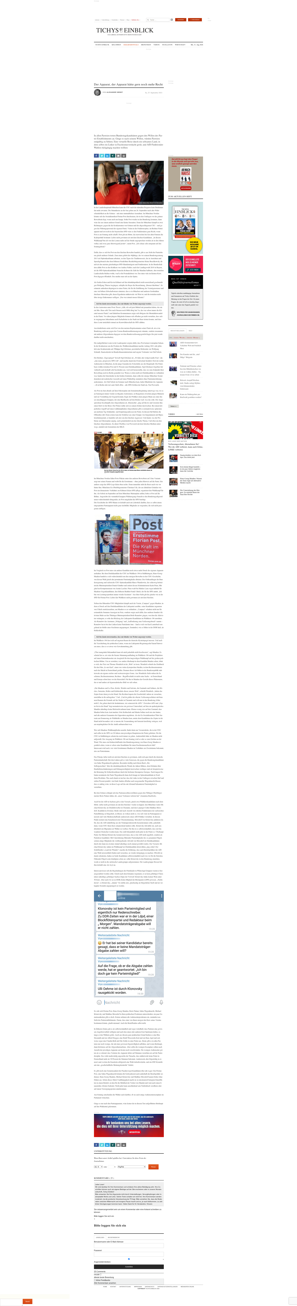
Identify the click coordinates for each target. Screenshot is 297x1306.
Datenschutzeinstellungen (168, 1286)
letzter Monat (193, 337)
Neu (190, 331)
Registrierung (114, 1237)
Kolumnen (116, 45)
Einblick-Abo (135, 20)
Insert (28, 1301)
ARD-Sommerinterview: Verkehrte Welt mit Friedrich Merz (190, 345)
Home (105, 1286)
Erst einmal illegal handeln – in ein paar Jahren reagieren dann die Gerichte (190, 469)
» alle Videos (199, 414)
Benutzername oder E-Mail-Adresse (108, 1242)
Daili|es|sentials (131, 45)
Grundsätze (114, 20)
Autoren (97, 20)
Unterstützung (105, 20)
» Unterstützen (195, 20)
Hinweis (149, 1204)
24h (170, 337)
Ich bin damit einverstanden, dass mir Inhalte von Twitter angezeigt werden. (124, 303)
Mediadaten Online (187, 1286)
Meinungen (146, 45)
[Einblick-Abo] (185, 228)
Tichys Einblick (102, 45)
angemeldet (108, 1209)
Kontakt (113, 1286)
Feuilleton (167, 45)
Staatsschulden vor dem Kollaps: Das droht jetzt (190, 456)
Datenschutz (149, 1286)
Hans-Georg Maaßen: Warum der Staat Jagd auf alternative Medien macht (191, 481)
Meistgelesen (177, 331)
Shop (127, 20)
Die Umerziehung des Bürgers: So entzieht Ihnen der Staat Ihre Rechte (190, 492)
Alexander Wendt (115, 92)
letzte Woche (179, 337)
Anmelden (181, 20)
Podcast (122, 20)
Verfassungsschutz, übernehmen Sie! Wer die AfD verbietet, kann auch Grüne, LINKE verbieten (185, 447)
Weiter (153, 1167)
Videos (156, 45)
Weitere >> (174, 406)
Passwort (98, 1250)
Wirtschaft (180, 45)
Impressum (138, 1286)
